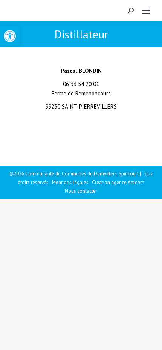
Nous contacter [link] (81, 191)
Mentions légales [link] (70, 182)
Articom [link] (136, 182)
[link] (10, 36)
